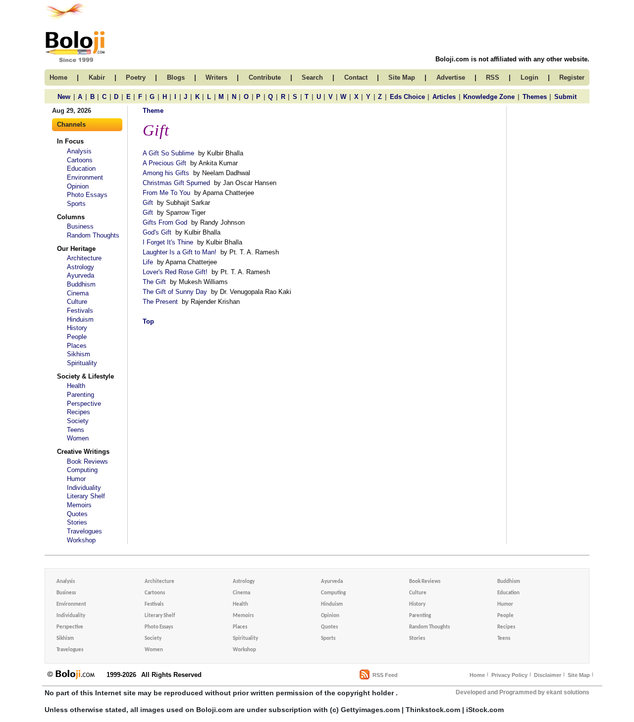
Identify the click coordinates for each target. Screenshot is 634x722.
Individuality (84, 487)
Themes (535, 96)
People (77, 336)
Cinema (78, 293)
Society (78, 421)
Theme (153, 110)
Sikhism (78, 354)
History (77, 328)
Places (77, 345)
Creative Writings (83, 451)
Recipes (78, 412)
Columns (71, 217)
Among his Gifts (166, 173)
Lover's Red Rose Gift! (175, 272)
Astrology (80, 267)
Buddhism (81, 284)
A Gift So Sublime (168, 153)
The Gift (154, 282)
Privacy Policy (509, 675)
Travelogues (84, 531)
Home (477, 675)
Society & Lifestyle (85, 376)
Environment (85, 177)
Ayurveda (80, 275)
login (529, 77)
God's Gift (157, 232)
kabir (97, 77)
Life (148, 262)
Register (571, 77)
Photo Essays (87, 194)
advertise (450, 77)
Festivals (80, 310)
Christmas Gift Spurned (176, 183)
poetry (136, 77)
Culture (77, 301)
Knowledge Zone (489, 96)
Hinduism (80, 319)
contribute (265, 77)
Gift (148, 202)
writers (216, 77)
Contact (356, 77)
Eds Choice (407, 96)
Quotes (77, 514)
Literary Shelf (86, 496)
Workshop (81, 540)
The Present (160, 301)
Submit (565, 96)
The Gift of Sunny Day (175, 291)
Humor (76, 478)
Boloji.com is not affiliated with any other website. (512, 59)
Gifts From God (165, 222)
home (58, 77)
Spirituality (82, 363)
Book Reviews (87, 461)
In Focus (70, 141)
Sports (76, 203)
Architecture (84, 258)
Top (148, 321)
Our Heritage (76, 248)
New (63, 96)
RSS (492, 77)
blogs (176, 77)
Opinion (78, 186)
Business (80, 226)
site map (401, 77)
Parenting (80, 394)
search (312, 77)
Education (81, 168)
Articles (444, 96)
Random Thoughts (93, 235)
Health (76, 385)
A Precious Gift (164, 163)
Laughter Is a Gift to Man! (179, 252)
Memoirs (79, 505)
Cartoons (80, 160)
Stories (77, 522)
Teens (75, 429)
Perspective (84, 403)
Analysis (79, 151)
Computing (82, 470)
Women (78, 438)
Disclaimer (547, 675)
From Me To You (166, 192)
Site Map (579, 675)
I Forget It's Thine (168, 242)
